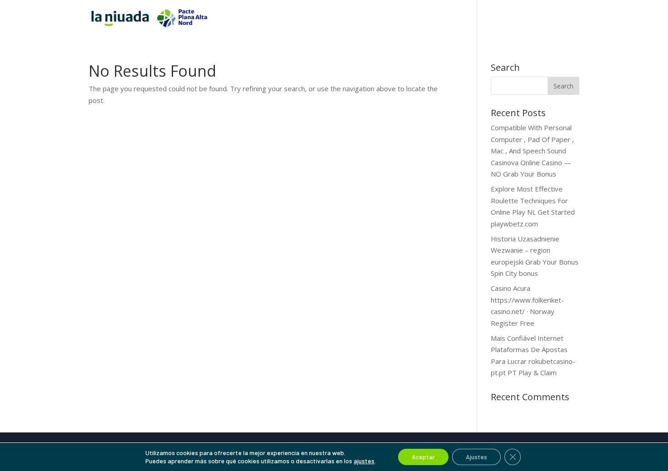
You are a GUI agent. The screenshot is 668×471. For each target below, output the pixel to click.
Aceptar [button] (423, 457)
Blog (554, 18)
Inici (435, 18)
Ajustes (476, 457)
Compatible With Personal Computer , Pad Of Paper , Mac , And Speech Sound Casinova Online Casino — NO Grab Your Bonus (532, 150)
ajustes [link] (364, 461)
